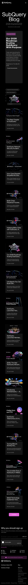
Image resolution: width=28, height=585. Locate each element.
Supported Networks (22, 573)
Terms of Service (22, 583)
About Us (20, 567)
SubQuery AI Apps (5, 567)
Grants (19, 576)
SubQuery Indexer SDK (6, 565)
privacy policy (4, 547)
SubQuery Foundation (22, 578)
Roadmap (20, 570)
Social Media (20, 579)
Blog (19, 565)
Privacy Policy (14, 583)
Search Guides (21, 574)
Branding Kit (20, 581)
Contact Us (20, 571)
